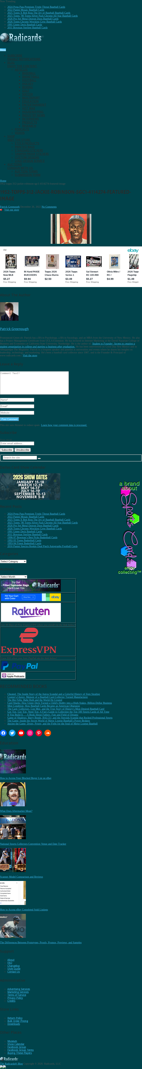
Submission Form (27, 175)
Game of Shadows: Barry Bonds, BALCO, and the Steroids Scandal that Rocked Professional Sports (59, 717)
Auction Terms (26, 171)
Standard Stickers (29, 150)
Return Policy (15, 1018)
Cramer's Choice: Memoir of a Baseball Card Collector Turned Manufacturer (47, 697)
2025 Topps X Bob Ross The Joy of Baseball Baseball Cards (38, 12)
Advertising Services (18, 989)
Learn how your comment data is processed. (64, 425)
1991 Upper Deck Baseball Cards (24, 24)
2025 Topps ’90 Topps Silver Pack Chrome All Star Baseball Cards (42, 15)
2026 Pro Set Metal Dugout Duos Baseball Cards (32, 18)
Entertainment (34, 105)
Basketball (30, 77)
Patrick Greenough (10, 206)
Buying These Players (19, 1052)
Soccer (27, 94)
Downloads (13, 1023)
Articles (21, 69)
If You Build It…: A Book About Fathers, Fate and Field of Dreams (42, 714)
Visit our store (11, 209)
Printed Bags (25, 147)
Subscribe (24, 57)
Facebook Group (16, 1047)
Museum (12, 1041)
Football (29, 80)
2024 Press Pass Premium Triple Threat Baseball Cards (36, 7)
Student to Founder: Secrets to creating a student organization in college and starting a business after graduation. (67, 345)
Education (30, 101)
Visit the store (30, 355)
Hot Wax (28, 108)
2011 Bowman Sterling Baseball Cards (27, 27)
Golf (25, 91)
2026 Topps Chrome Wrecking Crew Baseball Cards (34, 21)
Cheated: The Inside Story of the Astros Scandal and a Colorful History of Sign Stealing (53, 694)
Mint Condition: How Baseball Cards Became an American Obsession (43, 706)
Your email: (6, 440)
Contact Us (13, 971)
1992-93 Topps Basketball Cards (24, 540)
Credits (11, 1000)
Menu (3, 49)
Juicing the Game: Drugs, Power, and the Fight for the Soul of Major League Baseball (52, 723)
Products (29, 122)
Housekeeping (32, 112)
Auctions (20, 166)
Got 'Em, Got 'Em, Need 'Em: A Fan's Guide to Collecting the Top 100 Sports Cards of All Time (58, 711)
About (10, 959)
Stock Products (27, 143)
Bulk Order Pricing (17, 1020)
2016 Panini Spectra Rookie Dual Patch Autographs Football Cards (42, 546)
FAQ (9, 962)
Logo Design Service (30, 161)
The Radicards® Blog (11, 1063)
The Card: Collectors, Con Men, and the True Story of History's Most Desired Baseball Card (55, 708)
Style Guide (13, 968)
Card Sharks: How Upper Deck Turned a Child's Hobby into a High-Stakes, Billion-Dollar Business (59, 703)
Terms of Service (16, 994)
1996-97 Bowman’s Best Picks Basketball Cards (32, 537)
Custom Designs (27, 157)
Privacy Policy (15, 997)
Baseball (29, 73)
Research (29, 126)
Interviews (30, 119)
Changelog (13, 965)
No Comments (49, 206)
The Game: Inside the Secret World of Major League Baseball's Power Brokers (48, 720)
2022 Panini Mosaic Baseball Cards (25, 9)
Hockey (27, 84)
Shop (19, 138)
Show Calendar (15, 1044)
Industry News (33, 115)
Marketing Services (18, 991)
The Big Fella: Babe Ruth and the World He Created (34, 700)
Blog (22, 64)
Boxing (27, 87)
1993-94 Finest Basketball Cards (24, 543)
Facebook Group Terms (20, 1049)
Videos (20, 133)
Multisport (31, 98)
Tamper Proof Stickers (32, 154)
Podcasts (22, 129)
